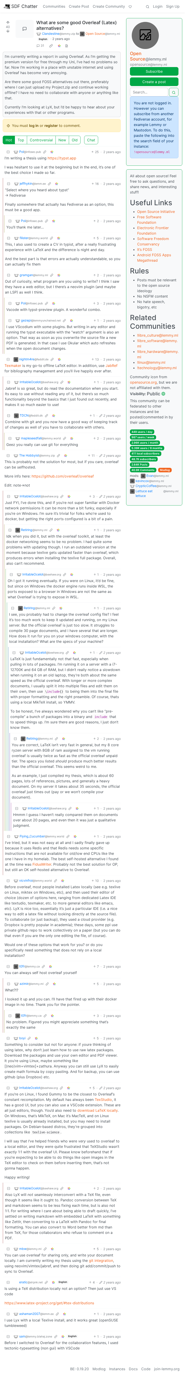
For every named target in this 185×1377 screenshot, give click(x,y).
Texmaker (13, 365)
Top (21, 140)
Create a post (154, 81)
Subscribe (154, 71)
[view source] (66, 45)
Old (75, 140)
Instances (117, 1369)
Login (157, 6)
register (51, 125)
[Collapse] (8, 151)
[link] (51, 45)
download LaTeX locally (97, 1110)
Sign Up (173, 6)
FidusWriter (41, 864)
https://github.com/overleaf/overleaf (63, 476)
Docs (133, 1369)
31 (42, 45)
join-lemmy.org (167, 1369)
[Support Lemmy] (130, 6)
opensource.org (143, 382)
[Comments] (25, 29)
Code (145, 1369)
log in (34, 125)
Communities (54, 6)
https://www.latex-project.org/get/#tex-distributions (49, 1303)
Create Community (109, 6)
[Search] (147, 6)
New (62, 140)
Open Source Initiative (156, 211)
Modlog (165, 470)
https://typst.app (62, 158)
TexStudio (103, 1099)
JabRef (112, 365)
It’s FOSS (144, 249)
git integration (101, 1260)
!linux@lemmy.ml (151, 362)
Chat (91, 140)
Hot (9, 140)
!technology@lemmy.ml (157, 368)
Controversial (41, 140)
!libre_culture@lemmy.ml (157, 335)
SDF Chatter (24, 6)
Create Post (79, 6)
